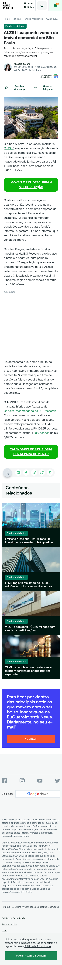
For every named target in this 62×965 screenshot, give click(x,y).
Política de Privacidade (13, 918)
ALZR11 (9, 148)
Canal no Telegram (48, 87)
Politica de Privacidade (37, 946)
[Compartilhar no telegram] (34, 472)
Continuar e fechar (31, 955)
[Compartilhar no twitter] (42, 472)
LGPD (4, 930)
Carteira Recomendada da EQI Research (30, 411)
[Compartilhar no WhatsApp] (50, 472)
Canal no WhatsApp (19, 87)
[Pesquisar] (42, 5)
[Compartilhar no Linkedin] (18, 472)
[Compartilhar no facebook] (26, 472)
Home (7, 19)
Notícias (17, 19)
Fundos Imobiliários (33, 19)
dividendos (42, 433)
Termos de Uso (9, 924)
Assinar (31, 739)
